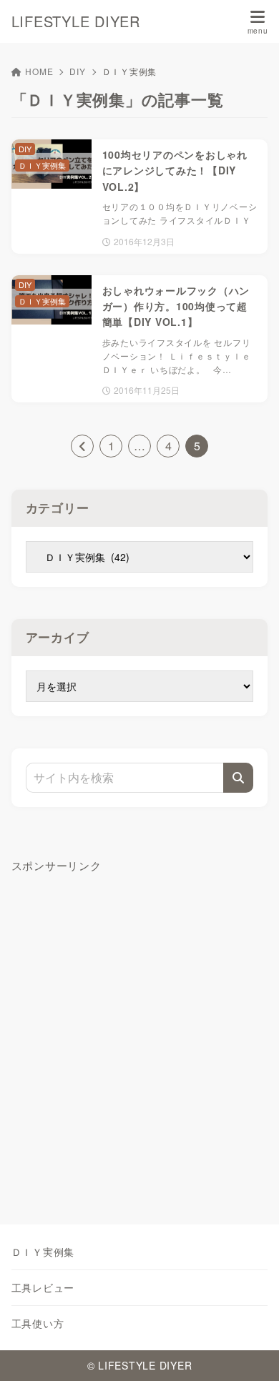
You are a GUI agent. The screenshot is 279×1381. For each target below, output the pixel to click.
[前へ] (82, 446)
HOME (39, 71)
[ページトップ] (250, 1352)
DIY (77, 71)
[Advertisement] (139, 1033)
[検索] (238, 778)
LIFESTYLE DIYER (75, 21)
